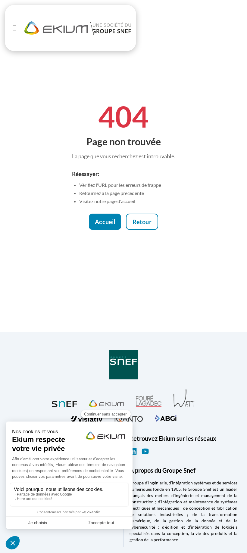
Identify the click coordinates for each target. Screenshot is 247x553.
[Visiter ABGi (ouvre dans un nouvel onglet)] (166, 417)
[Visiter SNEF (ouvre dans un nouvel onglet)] (64, 402)
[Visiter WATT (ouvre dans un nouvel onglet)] (184, 398)
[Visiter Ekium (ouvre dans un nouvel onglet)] (106, 402)
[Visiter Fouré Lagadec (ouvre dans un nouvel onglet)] (148, 401)
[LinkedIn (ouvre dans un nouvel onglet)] (133, 451)
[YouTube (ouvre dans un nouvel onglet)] (145, 451)
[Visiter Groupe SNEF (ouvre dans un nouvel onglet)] (123, 365)
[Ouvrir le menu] (14, 28)
